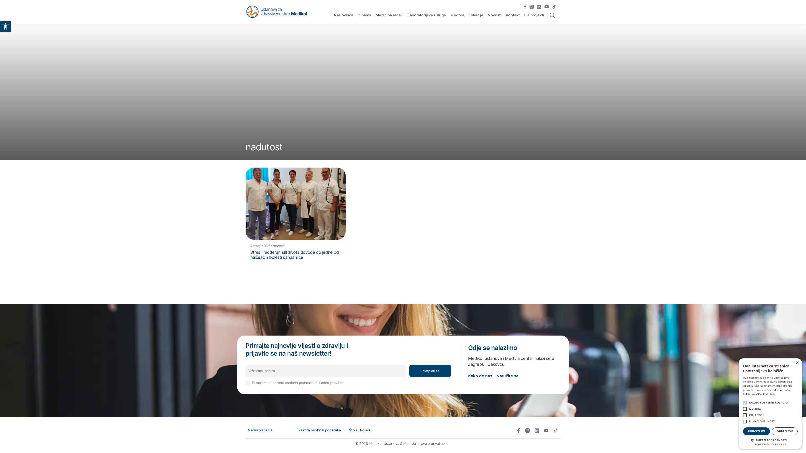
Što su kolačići (360, 430)
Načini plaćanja (260, 430)
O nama (364, 15)
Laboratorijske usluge (426, 15)
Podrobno (769, 394)
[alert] (770, 403)
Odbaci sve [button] (785, 431)
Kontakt (513, 15)
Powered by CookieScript (770, 444)
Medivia (457, 15)
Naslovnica (343, 15)
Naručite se (507, 376)
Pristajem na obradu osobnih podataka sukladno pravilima (313, 383)
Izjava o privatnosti (432, 444)
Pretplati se (430, 371)
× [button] (797, 362)
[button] (5, 26)
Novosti (494, 15)
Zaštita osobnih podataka (319, 430)
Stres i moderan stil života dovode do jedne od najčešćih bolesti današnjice (294, 255)
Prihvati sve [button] (756, 431)
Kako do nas (480, 376)
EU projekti (534, 15)
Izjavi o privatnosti (359, 383)
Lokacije (475, 15)
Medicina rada (388, 15)
